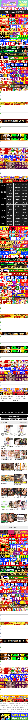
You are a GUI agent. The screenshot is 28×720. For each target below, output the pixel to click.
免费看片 (3, 223)
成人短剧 (24, 221)
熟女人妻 (17, 215)
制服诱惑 (24, 218)
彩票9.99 (9, 206)
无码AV (3, 210)
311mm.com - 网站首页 (14, 12)
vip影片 (4, 419)
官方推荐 (3, 204)
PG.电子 (23, 419)
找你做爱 (24, 196)
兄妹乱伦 (17, 221)
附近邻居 (9, 196)
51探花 (24, 209)
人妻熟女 (9, 193)
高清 (16, 412)
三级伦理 (9, 190)
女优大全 (17, 212)
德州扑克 (24, 203)
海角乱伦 (17, 218)
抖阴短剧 (17, 224)
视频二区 (3, 192)
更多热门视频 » (23, 422)
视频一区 (3, 185)
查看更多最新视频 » (14, 527)
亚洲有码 (9, 187)
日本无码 (24, 184)
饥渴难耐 (17, 196)
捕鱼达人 (9, 203)
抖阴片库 (3, 217)
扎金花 (17, 206)
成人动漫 (24, 187)
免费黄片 (24, 215)
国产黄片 (9, 215)
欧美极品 (17, 187)
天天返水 (24, 206)
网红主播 (17, 184)
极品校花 (9, 224)
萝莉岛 (24, 212)
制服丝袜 (17, 193)
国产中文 (9, 221)
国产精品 (9, 184)
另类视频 (24, 193)
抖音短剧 (9, 209)
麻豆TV (17, 209)
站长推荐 (3, 198)
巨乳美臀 (24, 190)
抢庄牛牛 (17, 203)
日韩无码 (24, 224)
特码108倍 (14, 419)
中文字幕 (17, 190)
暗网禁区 (9, 218)
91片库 (10, 212)
